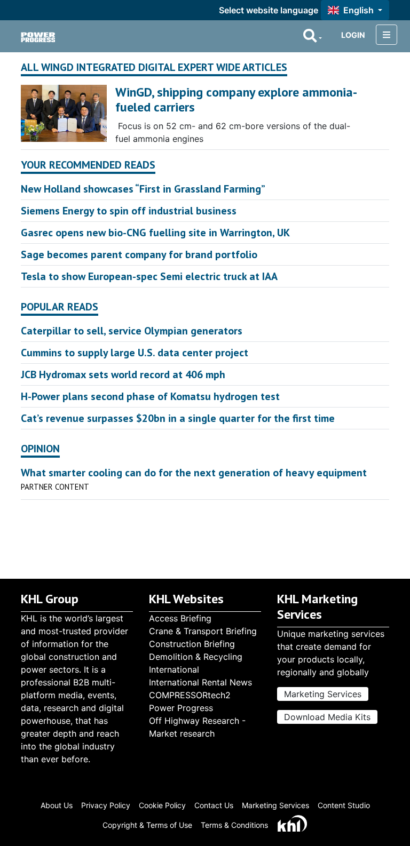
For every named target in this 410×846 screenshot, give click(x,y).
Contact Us (213, 805)
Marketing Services (322, 694)
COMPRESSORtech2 (190, 695)
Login (353, 34)
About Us (57, 805)
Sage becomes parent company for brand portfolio (139, 254)
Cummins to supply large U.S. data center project (134, 353)
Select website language (268, 10)
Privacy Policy (105, 805)
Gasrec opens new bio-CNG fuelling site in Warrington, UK (155, 233)
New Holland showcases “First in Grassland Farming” (143, 189)
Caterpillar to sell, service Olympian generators (131, 331)
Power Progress (181, 708)
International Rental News (200, 682)
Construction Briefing (192, 644)
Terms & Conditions (234, 824)
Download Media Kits (327, 717)
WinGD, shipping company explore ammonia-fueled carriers (236, 100)
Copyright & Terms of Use (147, 824)
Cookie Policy (162, 805)
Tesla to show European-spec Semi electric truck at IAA (149, 276)
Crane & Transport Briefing (203, 631)
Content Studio (344, 805)
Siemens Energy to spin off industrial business (128, 211)
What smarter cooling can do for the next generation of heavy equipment (194, 473)
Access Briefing (180, 618)
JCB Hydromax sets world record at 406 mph (123, 374)
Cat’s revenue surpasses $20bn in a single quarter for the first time (178, 418)
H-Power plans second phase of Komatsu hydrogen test (150, 396)
